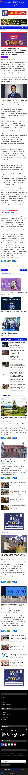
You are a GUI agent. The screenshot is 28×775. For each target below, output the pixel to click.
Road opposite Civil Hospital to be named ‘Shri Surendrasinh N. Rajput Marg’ (17, 646)
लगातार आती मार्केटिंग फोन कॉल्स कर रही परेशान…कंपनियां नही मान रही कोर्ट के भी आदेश (5, 269)
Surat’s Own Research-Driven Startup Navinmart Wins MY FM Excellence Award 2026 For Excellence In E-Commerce (13, 556)
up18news (12, 59)
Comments (20, 339)
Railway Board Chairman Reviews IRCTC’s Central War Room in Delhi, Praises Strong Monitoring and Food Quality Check (18, 637)
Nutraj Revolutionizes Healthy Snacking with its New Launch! (14, 292)
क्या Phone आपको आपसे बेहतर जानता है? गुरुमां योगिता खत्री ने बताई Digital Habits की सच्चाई (13, 418)
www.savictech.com (9, 212)
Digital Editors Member (7, 704)
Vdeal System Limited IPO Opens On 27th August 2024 (24, 269)
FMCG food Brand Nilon (10, 265)
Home (4, 697)
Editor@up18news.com (7, 2)
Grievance (5, 722)
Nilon (19, 266)
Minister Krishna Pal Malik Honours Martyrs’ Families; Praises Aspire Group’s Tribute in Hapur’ (17, 662)
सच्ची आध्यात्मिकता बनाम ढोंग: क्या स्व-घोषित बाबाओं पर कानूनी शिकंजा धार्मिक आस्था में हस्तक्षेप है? (18, 498)
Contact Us (15, 2)
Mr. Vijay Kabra (13, 266)
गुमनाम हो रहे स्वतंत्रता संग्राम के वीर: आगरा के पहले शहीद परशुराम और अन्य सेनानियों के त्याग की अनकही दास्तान (13, 460)
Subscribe (5, 765)
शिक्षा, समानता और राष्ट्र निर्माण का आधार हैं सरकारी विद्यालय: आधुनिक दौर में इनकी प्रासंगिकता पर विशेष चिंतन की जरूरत (18, 491)
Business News (4, 57)
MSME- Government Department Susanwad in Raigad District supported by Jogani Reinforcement (14, 605)
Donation (12, 4)
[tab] (7, 339)
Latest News (7, 339)
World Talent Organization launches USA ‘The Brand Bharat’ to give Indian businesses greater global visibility (18, 654)
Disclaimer (5, 719)
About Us (4, 699)
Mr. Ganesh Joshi (5, 266)
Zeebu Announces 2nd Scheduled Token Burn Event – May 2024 (13, 312)
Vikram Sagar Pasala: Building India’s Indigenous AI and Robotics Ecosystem (17, 344)
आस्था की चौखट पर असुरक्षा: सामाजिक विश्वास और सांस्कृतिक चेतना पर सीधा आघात (18, 506)
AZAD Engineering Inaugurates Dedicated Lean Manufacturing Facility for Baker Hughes (11, 333)
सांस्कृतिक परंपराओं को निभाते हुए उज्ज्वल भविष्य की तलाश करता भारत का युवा (18, 483)
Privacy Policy (5, 717)
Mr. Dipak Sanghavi (20, 265)
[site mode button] (23, 27)
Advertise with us (22, 2)
